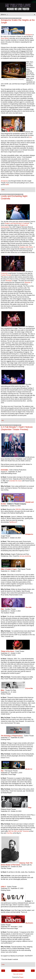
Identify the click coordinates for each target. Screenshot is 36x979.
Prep (29, 807)
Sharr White (4, 38)
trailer (7, 184)
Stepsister (27, 282)
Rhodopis (9, 280)
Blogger (21, 977)
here (30, 137)
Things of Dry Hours (7, 651)
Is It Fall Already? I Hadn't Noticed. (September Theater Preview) (17, 428)
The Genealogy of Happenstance (12, 735)
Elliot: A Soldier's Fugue (9, 569)
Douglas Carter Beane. (26, 247)
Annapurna (28, 34)
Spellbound (12, 522)
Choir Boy (9, 833)
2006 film (18, 509)
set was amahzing (25, 556)
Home (18, 970)
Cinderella (4, 273)
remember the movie (15, 481)
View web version (18, 974)
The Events (29, 923)
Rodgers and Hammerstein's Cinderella (17, 223)
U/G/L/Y (3, 886)
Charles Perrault (6, 275)
